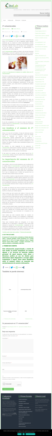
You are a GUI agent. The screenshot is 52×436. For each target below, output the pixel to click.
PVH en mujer (21, 416)
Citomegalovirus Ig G (39, 117)
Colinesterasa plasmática (40, 112)
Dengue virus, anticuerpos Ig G (42, 127)
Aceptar (19, 434)
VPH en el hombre (22, 426)
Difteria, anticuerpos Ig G (40, 55)
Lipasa (36, 40)
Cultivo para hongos (39, 130)
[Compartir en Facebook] (5, 36)
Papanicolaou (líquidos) (40, 33)
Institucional (10, 20)
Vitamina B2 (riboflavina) (40, 77)
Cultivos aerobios (39, 132)
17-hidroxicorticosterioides (25, 232)
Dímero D (37, 51)
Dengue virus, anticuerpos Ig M (42, 125)
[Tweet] (13, 36)
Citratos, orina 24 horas (40, 115)
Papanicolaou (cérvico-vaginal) (42, 35)
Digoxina (37, 53)
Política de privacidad (30, 434)
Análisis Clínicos (16, 28)
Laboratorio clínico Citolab (24, 407)
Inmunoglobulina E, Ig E (40, 44)
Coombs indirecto (39, 101)
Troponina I (37, 72)
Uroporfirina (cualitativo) (40, 92)
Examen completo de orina (41, 37)
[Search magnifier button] (49, 15)
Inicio (4, 20)
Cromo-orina (38, 136)
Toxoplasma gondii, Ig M (40, 84)
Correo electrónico (6, 362)
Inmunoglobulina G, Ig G (40, 42)
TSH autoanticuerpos (39, 88)
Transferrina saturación (40, 86)
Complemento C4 (39, 108)
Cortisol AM (37, 147)
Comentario (5, 338)
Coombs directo (38, 104)
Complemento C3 (39, 110)
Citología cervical (22, 401)
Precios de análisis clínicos (24, 414)
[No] (50, 432)
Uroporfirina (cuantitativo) (40, 95)
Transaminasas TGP (39, 79)
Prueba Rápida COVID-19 (40, 31)
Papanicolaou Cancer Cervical (25, 409)
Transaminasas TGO (39, 81)
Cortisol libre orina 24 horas (41, 143)
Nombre (4, 356)
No (23, 434)
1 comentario (24, 31)
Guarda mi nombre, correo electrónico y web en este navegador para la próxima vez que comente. (17, 378)
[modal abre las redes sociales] (23, 36)
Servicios (17, 20)
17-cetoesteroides (16, 31)
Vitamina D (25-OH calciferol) (41, 75)
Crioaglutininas (38, 141)
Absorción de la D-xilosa (40, 49)
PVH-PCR (20, 419)
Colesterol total (29, 318)
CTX (36, 134)
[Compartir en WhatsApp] (19, 36)
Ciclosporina (38, 119)
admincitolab (7, 28)
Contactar (23, 20)
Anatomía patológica (23, 399)
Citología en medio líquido (24, 403)
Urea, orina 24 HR (39, 90)
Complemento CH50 (39, 106)
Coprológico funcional (40, 99)
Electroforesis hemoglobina (41, 46)
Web (3, 369)
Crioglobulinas (38, 138)
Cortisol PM (37, 145)
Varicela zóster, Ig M (39, 97)
